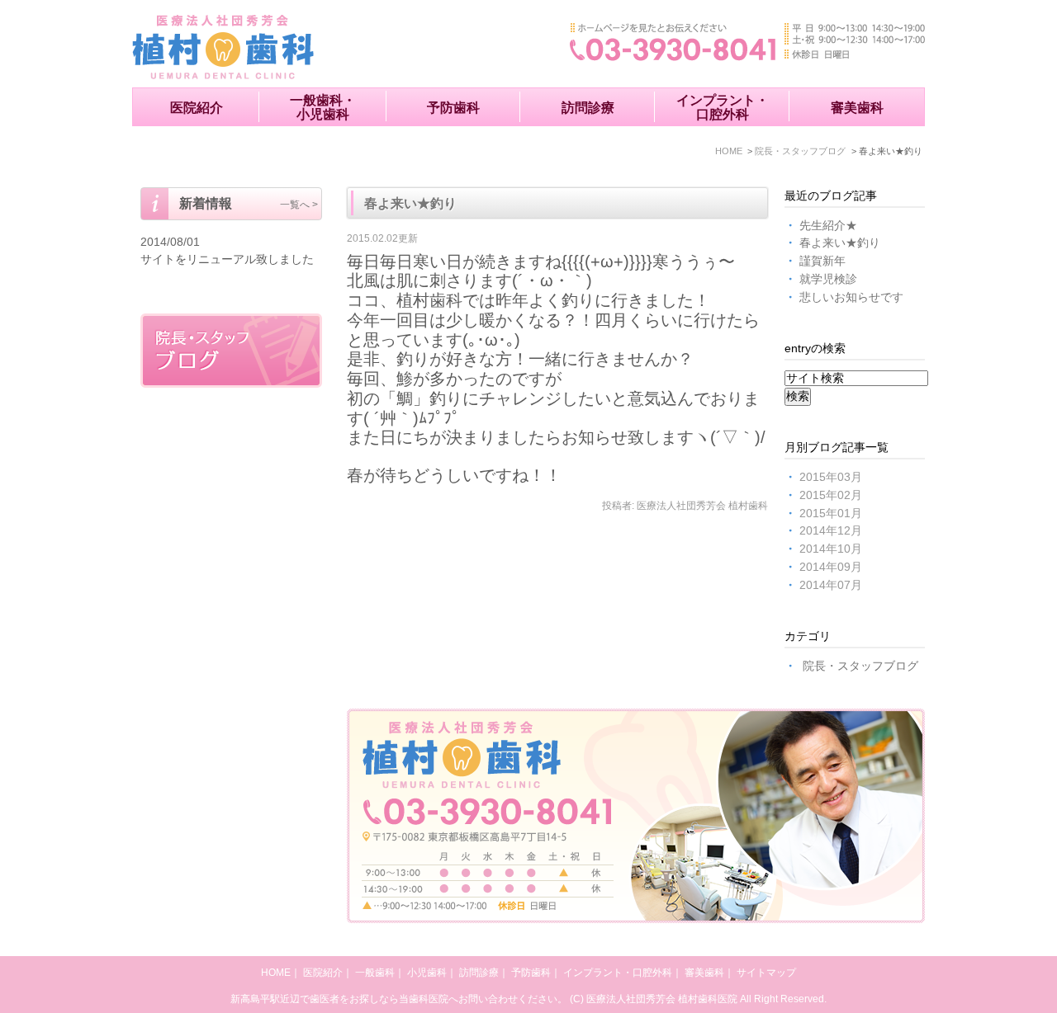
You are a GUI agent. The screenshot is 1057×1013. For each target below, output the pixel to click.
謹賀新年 (822, 261)
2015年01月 (830, 513)
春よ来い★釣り (410, 203)
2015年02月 (830, 495)
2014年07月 (830, 585)
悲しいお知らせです (851, 297)
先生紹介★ (828, 225)
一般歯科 (375, 973)
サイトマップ (766, 973)
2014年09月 (830, 567)
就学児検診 (828, 279)
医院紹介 (196, 108)
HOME (276, 973)
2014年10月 (830, 549)
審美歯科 (857, 108)
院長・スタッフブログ (860, 666)
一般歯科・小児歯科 (323, 107)
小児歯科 (427, 973)
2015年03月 (830, 477)
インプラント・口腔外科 (722, 107)
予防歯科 (453, 108)
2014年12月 (830, 531)
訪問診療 (588, 108)
